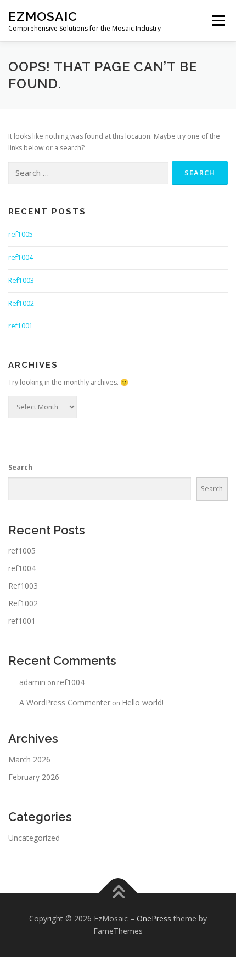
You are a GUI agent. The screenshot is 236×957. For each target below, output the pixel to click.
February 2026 (33, 777)
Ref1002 (21, 303)
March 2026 (29, 759)
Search (20, 467)
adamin (32, 682)
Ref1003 (21, 280)
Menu (218, 20)
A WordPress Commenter (64, 702)
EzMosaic (42, 16)
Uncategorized (34, 838)
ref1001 (20, 326)
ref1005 (20, 234)
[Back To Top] (118, 892)
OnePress (154, 918)
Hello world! (143, 702)
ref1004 (20, 257)
